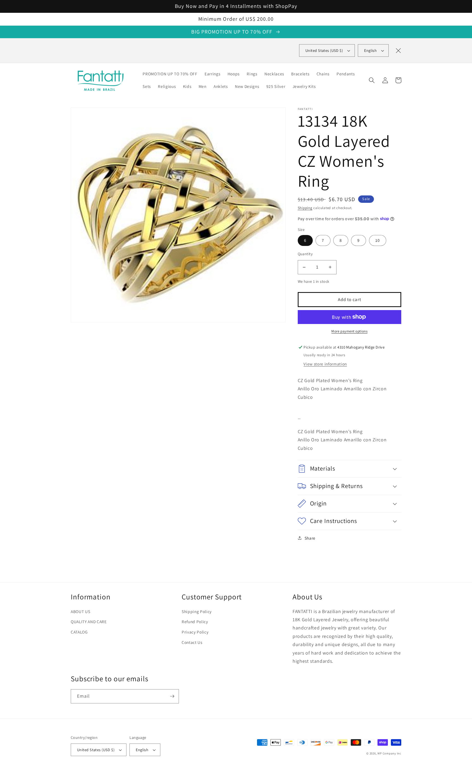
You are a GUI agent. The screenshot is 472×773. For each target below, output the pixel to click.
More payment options (349, 331)
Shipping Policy (197, 611)
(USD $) (324, 50)
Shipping (305, 208)
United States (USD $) (95, 749)
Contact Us (192, 642)
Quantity (305, 253)
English (370, 50)
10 (377, 240)
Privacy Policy (195, 632)
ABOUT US (80, 611)
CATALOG (79, 632)
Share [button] (310, 538)
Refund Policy (195, 621)
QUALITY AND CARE (89, 621)
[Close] (398, 50)
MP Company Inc (389, 753)
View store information (325, 363)
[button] (371, 80)
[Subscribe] (172, 696)
